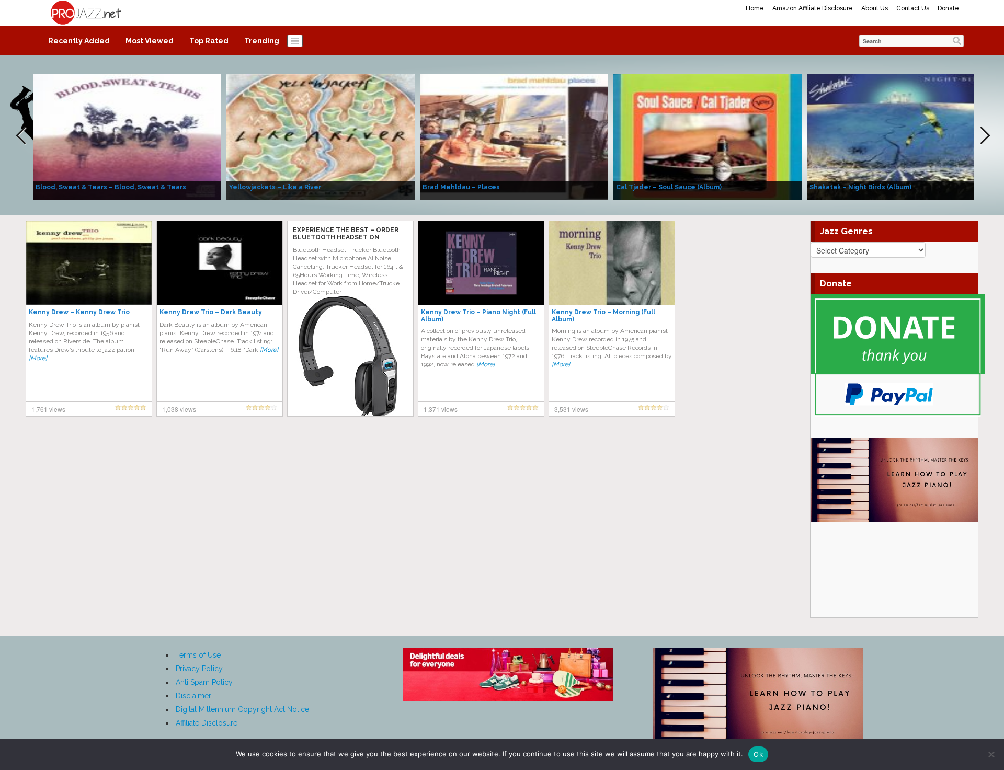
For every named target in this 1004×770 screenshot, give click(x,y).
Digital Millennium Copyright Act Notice (242, 709)
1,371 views (441, 409)
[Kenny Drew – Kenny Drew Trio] (89, 262)
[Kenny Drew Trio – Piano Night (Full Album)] (481, 262)
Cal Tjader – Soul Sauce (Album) (669, 187)
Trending (261, 41)
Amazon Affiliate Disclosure (812, 8)
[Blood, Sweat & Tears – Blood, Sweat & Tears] (127, 136)
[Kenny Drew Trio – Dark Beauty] (219, 262)
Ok (758, 754)
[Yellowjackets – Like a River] (320, 136)
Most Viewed (150, 41)
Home (755, 8)
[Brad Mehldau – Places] (514, 136)
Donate (948, 8)
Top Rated (209, 41)
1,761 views (48, 409)
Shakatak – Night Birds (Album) (860, 187)
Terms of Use (198, 655)
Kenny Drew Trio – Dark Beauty (210, 312)
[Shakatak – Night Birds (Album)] (901, 136)
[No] (991, 754)
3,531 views (571, 409)
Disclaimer (193, 696)
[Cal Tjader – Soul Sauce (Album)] (707, 136)
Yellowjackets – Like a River (275, 187)
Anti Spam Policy (204, 682)
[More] (38, 358)
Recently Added (79, 41)
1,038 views (179, 409)
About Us (874, 8)
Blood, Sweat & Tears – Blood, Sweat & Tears (111, 187)
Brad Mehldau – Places (461, 187)
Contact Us (912, 8)
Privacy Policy (199, 668)
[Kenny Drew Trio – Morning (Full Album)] (612, 262)
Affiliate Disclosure (206, 723)
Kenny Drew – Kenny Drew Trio (79, 312)
